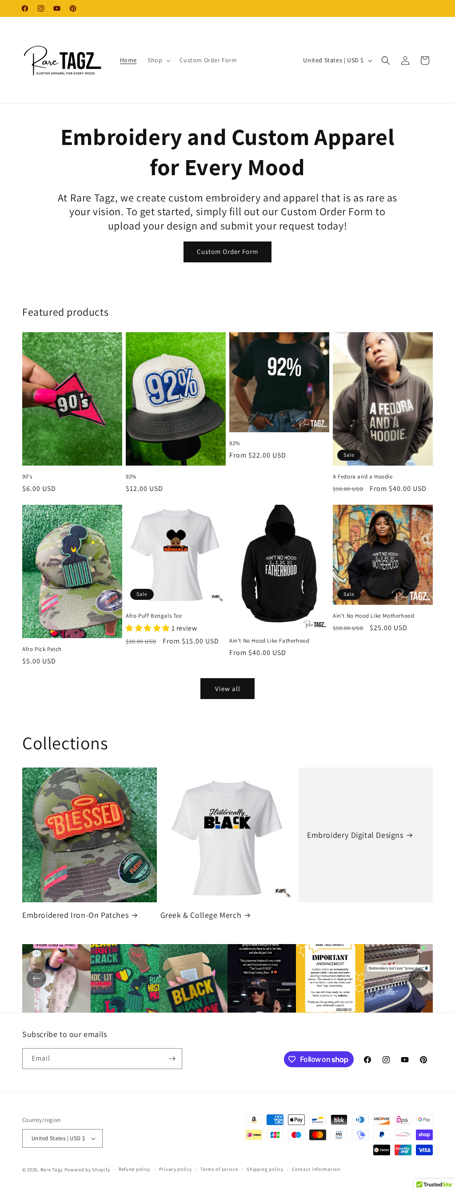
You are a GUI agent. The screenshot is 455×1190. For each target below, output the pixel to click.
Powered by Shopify (87, 1169)
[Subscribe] (172, 1058)
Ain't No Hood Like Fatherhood (269, 640)
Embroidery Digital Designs (355, 835)
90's (27, 476)
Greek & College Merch (201, 915)
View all (227, 688)
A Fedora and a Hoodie (363, 476)
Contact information (316, 1169)
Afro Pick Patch (42, 649)
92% (131, 476)
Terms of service (219, 1169)
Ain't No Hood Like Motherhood (373, 615)
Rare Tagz (51, 1169)
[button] (158, 60)
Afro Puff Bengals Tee (154, 615)
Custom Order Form (227, 251)
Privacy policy (175, 1169)
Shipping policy (265, 1169)
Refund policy (134, 1169)
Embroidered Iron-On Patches (75, 915)
